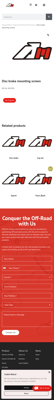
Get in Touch (43, 388)
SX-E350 (21, 25)
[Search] (49, 17)
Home (4, 25)
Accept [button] (26, 387)
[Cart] (36, 5)
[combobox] (5, 268)
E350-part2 (30, 25)
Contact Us (10, 332)
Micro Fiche (12, 25)
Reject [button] (26, 393)
